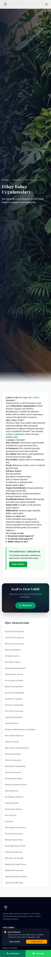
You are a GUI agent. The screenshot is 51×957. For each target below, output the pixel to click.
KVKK (38, 937)
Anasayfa (5, 180)
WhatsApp (40, 953)
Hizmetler (16, 180)
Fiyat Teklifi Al (18, 564)
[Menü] (46, 4)
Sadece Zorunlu (14, 942)
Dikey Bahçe (33, 397)
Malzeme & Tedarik (10, 948)
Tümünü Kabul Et (36, 942)
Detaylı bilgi (31, 937)
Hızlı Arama (14, 953)
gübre (18, 434)
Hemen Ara (27, 605)
